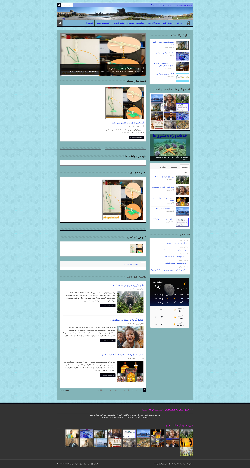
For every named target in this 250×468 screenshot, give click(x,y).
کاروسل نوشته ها (135, 156)
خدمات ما (89, 23)
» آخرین (100, 390)
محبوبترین (173, 167)
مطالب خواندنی (119, 23)
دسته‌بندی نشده (136, 81)
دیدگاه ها (163, 167)
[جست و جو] (59, 5)
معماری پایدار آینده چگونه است (163, 208)
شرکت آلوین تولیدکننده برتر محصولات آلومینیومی (164, 64)
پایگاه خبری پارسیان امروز (165, 74)
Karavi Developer (63, 464)
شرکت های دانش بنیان (135, 23)
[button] (157, 299)
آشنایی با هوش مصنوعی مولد (126, 68)
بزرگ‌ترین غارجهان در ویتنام (128, 285)
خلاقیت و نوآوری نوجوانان (165, 53)
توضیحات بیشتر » (136, 137)
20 (116, 390)
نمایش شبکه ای (136, 237)
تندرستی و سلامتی (103, 23)
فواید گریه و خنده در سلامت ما (126, 320)
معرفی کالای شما (154, 23)
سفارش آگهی (168, 23)
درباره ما (161, 5)
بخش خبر (180, 23)
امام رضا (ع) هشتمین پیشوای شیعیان (122, 354)
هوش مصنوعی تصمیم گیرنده (163, 219)
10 (120, 390)
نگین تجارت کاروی (76, 464)
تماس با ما (153, 5)
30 (111, 390)
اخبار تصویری (138, 173)
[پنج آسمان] (125, 13)
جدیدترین (184, 167)
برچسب (185, 172)
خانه (188, 23)
